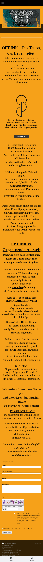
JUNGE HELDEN (21, 136)
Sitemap (14, 543)
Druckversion (8, 543)
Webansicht (38, 543)
